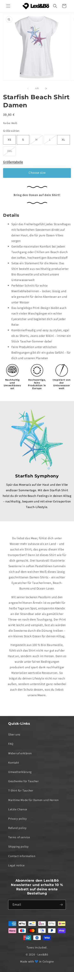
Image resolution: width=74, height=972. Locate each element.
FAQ (10, 744)
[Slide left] (27, 88)
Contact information (21, 856)
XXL (11, 152)
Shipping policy (18, 847)
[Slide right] (46, 88)
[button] (8, 6)
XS (9, 140)
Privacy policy (17, 819)
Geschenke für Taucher (23, 781)
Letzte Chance (17, 809)
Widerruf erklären (20, 753)
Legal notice (16, 865)
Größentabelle (13, 162)
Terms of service (19, 837)
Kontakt (13, 763)
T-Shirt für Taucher (20, 791)
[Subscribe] (61, 905)
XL (63, 140)
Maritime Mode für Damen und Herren (33, 800)
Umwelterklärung (20, 772)
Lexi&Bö (42, 955)
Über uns (14, 735)
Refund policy (17, 828)
